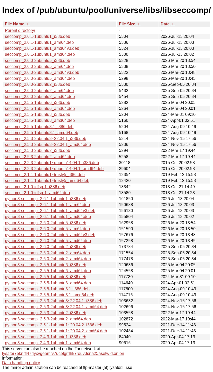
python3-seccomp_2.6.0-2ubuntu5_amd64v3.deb (50, 235)
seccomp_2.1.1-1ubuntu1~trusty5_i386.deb (45, 174)
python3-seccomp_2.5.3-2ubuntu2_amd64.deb (48, 319)
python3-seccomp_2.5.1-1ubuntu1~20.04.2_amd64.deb (56, 331)
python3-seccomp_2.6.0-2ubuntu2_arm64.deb (47, 253)
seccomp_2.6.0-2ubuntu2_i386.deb (37, 84)
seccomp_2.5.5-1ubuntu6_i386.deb (37, 102)
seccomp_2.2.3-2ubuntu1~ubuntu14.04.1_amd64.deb (54, 168)
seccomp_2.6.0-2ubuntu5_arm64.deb (39, 66)
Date (165, 24)
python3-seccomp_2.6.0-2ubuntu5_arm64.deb (47, 229)
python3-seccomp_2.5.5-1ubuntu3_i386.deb (45, 277)
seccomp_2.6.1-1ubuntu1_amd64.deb (40, 54)
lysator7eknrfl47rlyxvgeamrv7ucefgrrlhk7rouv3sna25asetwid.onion (63, 353)
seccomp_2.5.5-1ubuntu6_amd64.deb (40, 108)
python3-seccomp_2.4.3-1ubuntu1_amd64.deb (48, 343)
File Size (127, 24)
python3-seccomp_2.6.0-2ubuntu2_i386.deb (45, 246)
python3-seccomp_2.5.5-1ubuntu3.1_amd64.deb (49, 295)
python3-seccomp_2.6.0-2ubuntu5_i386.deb (45, 223)
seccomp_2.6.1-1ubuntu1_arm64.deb (39, 42)
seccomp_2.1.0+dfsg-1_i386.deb (35, 187)
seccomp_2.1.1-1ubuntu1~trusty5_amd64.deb (47, 180)
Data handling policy (21, 363)
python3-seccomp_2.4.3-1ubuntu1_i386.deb (45, 337)
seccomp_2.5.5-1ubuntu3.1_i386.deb (39, 126)
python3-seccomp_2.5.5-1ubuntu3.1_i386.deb (47, 289)
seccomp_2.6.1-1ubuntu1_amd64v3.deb (42, 48)
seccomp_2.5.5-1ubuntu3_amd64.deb (40, 120)
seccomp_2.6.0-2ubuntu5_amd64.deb (40, 78)
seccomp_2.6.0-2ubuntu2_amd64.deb (40, 96)
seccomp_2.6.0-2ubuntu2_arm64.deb (39, 90)
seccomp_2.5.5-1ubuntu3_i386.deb (37, 114)
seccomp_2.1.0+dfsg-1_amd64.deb (37, 193)
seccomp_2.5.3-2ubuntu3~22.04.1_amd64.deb (48, 144)
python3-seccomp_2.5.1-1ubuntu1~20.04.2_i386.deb (53, 325)
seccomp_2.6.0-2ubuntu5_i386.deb (37, 60)
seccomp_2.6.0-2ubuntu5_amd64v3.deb (42, 72)
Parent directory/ (20, 30)
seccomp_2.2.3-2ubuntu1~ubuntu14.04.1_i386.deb (52, 162)
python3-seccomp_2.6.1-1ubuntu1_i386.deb (45, 198)
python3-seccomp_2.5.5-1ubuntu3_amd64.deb (48, 283)
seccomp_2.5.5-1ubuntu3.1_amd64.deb (41, 132)
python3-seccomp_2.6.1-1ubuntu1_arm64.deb (47, 204)
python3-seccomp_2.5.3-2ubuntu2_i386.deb (45, 313)
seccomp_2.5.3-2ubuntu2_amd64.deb (40, 157)
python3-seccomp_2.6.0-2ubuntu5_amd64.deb (48, 240)
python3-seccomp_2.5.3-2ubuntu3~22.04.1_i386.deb (53, 301)
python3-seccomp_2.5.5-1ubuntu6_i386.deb (45, 265)
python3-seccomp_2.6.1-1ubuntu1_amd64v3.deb (50, 210)
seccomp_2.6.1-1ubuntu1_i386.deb (37, 36)
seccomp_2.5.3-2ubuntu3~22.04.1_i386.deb (45, 138)
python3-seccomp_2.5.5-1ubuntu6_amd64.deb (48, 271)
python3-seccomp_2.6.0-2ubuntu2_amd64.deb (48, 259)
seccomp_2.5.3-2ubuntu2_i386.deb (37, 150)
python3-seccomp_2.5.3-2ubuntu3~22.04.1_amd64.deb (56, 307)
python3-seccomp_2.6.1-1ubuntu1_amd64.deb (48, 216)
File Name (14, 24)
